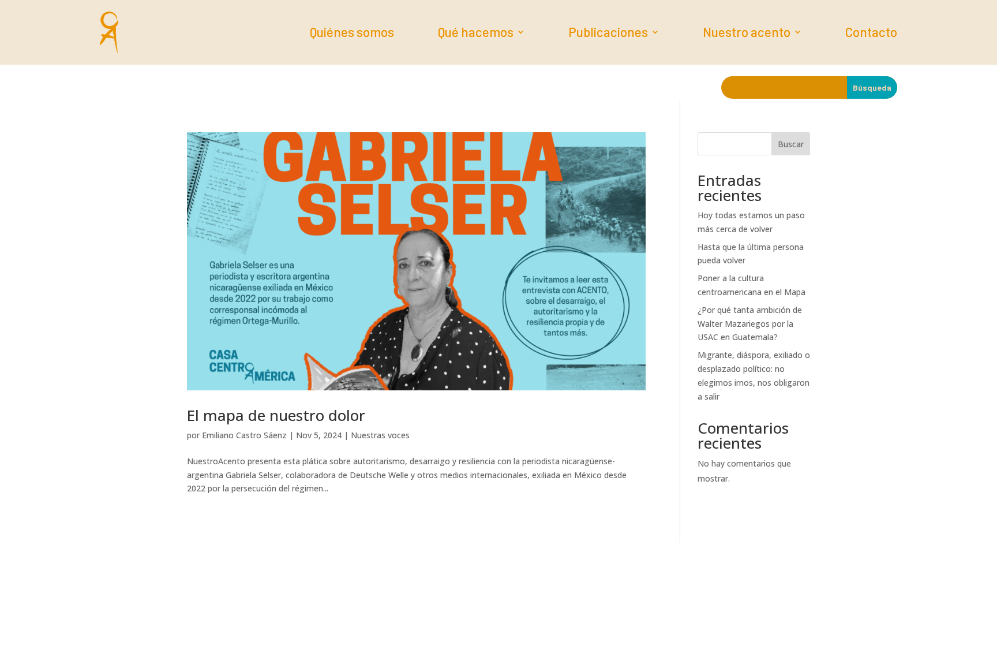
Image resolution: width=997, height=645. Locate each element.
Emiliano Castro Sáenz (244, 435)
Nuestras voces (380, 435)
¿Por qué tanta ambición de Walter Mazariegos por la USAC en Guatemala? (750, 323)
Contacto (871, 33)
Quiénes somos (352, 33)
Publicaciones (608, 33)
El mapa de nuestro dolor (276, 415)
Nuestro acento (746, 33)
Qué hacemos (476, 33)
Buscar (791, 144)
